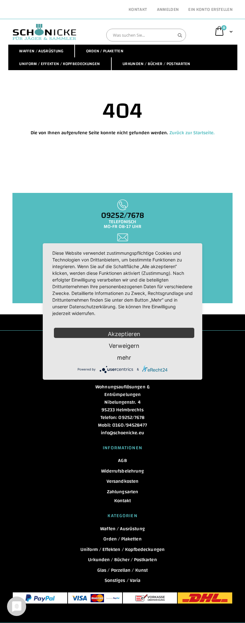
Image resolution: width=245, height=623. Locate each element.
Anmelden (168, 10)
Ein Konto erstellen (210, 10)
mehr (124, 357)
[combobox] (146, 35)
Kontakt (138, 10)
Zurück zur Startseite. (192, 132)
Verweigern (124, 345)
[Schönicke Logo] (44, 32)
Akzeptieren (124, 334)
